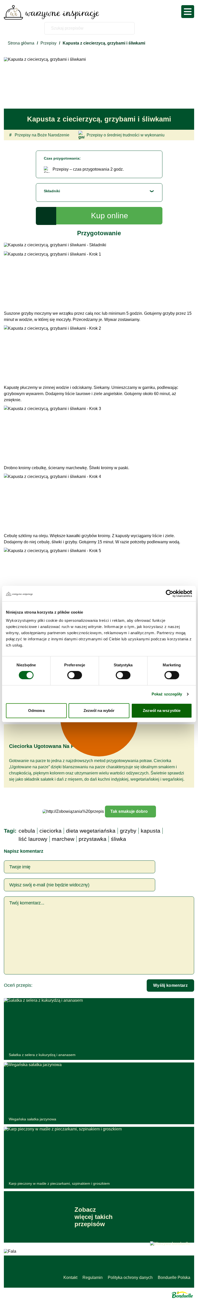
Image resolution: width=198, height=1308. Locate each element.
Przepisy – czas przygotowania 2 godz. (88, 169)
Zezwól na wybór (99, 710)
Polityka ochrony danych (130, 1277)
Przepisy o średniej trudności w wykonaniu (125, 135)
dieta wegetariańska (91, 831)
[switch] (74, 675)
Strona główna (21, 43)
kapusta (150, 831)
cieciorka (50, 831)
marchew (63, 839)
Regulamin (92, 1277)
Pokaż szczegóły (167, 694)
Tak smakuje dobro (129, 811)
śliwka (118, 839)
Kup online (109, 215)
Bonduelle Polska (174, 1277)
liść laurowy (33, 839)
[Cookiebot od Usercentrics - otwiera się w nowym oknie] (169, 593)
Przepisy (48, 43)
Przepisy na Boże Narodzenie (39, 135)
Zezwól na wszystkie (161, 710)
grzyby (128, 831)
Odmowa (36, 710)
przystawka (92, 839)
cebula (27, 831)
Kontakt (70, 1277)
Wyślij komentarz (170, 985)
